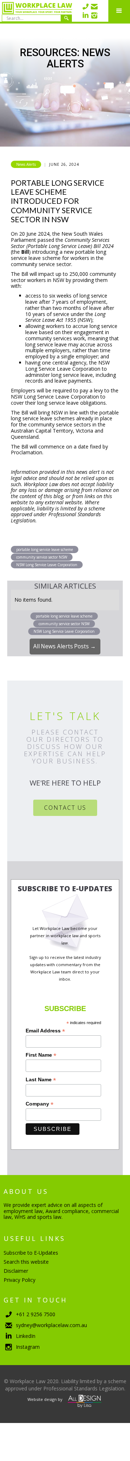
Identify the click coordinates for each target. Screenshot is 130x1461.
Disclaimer (16, 1270)
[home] (36, 11)
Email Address (45, 1030)
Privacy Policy (19, 1279)
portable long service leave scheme (44, 549)
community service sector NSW (41, 557)
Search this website (26, 1261)
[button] (119, 11)
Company (39, 1103)
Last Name (41, 1079)
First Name (41, 1055)
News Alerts (26, 164)
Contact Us (65, 808)
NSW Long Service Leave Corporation (46, 564)
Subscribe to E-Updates (31, 1252)
